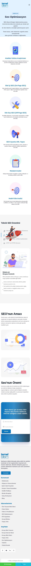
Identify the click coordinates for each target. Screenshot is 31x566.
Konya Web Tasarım (7, 530)
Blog (3, 498)
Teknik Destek (6, 545)
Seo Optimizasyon (7, 540)
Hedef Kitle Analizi (15, 198)
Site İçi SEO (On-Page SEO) (15, 85)
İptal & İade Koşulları (8, 486)
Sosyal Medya (6, 519)
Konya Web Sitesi (7, 535)
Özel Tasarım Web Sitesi (8, 506)
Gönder (6, 431)
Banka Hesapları (6, 493)
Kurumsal (5, 473)
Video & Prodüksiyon (8, 511)
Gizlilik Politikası (6, 491)
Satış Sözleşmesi (7, 495)
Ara (24, 564)
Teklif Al (4, 542)
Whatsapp (8, 564)
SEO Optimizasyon (7, 514)
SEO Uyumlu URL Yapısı (15, 142)
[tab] (14, 243)
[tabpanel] (15, 271)
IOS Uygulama (6, 516)
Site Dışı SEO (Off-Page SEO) (15, 113)
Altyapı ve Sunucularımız (9, 483)
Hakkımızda (5, 481)
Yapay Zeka (5, 521)
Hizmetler (15, 13)
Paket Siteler (5, 509)
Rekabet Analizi (15, 171)
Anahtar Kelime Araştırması (15, 58)
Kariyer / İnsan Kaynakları (9, 488)
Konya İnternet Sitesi (8, 532)
